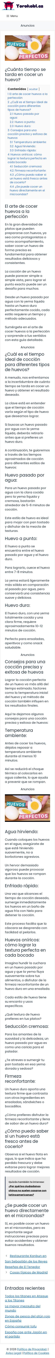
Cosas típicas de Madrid (29, 1272)
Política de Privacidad (31, 1349)
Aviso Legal (13, 1353)
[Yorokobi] (22, 5)
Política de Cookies (36, 1353)
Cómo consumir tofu (21, 1326)
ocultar (33, 89)
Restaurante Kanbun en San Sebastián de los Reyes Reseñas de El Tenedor (26, 1261)
